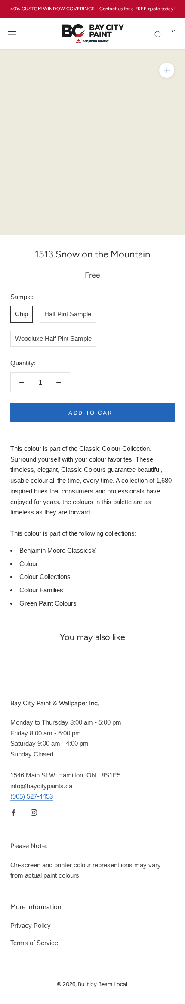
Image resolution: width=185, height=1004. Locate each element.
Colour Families (41, 590)
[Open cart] (173, 34)
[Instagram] (34, 812)
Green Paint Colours (48, 603)
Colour (28, 563)
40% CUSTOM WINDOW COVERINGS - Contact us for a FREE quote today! (92, 9)
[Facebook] (13, 812)
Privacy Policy (30, 925)
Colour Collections (45, 576)
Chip (21, 314)
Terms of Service (34, 942)
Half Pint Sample (67, 314)
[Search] (158, 34)
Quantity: (23, 363)
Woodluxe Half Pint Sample (53, 338)
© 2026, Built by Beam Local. (93, 984)
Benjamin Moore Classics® (57, 550)
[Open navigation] (12, 34)
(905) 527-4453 (31, 796)
